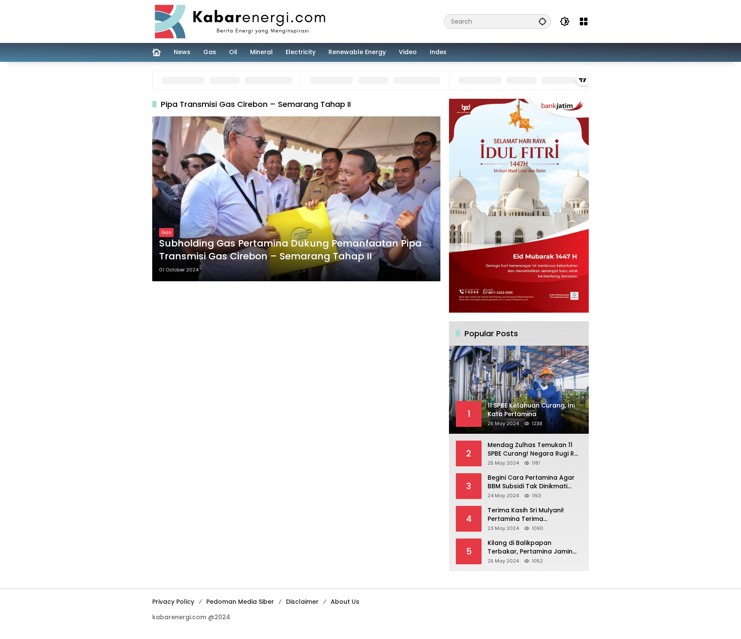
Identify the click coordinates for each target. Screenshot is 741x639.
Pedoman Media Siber (240, 601)
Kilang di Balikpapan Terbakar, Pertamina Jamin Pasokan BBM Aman (530, 547)
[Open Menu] (583, 21)
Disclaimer (302, 601)
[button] (542, 21)
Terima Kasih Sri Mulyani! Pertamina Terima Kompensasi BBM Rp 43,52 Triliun (528, 514)
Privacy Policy (173, 601)
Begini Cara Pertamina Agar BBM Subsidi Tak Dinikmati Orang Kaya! (531, 482)
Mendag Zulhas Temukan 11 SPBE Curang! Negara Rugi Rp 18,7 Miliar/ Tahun (533, 449)
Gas (166, 232)
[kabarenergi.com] (243, 21)
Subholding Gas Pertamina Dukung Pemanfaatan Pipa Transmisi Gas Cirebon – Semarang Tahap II (290, 250)
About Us (345, 601)
